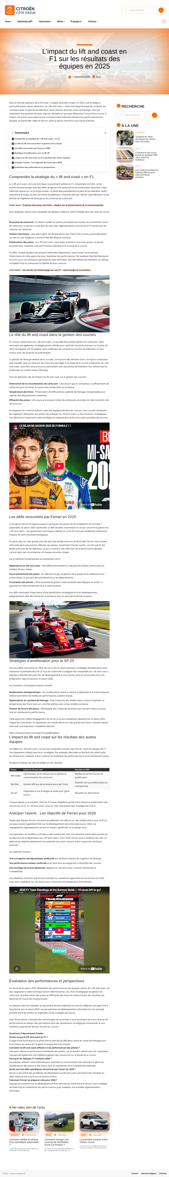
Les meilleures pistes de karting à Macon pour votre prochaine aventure (146, 173)
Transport (140, 133)
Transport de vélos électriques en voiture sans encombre (145, 139)
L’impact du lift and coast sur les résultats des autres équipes (42, 158)
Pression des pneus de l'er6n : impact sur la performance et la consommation (63, 205)
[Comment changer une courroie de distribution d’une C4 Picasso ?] (59, 1121)
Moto (138, 166)
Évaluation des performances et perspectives (34, 167)
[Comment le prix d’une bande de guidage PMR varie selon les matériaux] (125, 155)
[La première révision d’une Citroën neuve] (95, 1121)
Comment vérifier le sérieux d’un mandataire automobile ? (24, 1142)
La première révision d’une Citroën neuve (94, 1140)
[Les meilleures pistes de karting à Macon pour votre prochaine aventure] (125, 172)
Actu (98, 77)
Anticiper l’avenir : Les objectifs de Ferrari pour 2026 (38, 162)
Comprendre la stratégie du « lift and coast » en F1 (37, 139)
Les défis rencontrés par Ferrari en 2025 (32, 148)
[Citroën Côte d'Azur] (20, 10)
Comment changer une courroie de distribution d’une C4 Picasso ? (56, 1142)
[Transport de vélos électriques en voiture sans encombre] (125, 138)
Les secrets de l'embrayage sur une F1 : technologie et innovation (56, 270)
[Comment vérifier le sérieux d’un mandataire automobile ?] (24, 1121)
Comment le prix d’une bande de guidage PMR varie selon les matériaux (146, 156)
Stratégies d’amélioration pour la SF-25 (32, 153)
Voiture (15, 1135)
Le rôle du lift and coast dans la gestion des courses (38, 143)
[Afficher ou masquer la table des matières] (68, 133)
